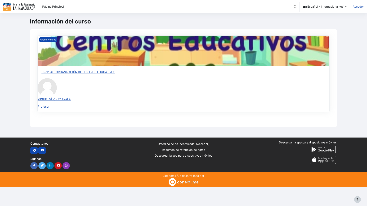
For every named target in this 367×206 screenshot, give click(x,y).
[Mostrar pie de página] (357, 199)
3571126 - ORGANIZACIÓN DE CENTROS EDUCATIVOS (78, 72)
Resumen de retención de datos (183, 150)
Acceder (358, 6)
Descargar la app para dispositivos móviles (183, 155)
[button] (295, 6)
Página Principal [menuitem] (53, 6)
